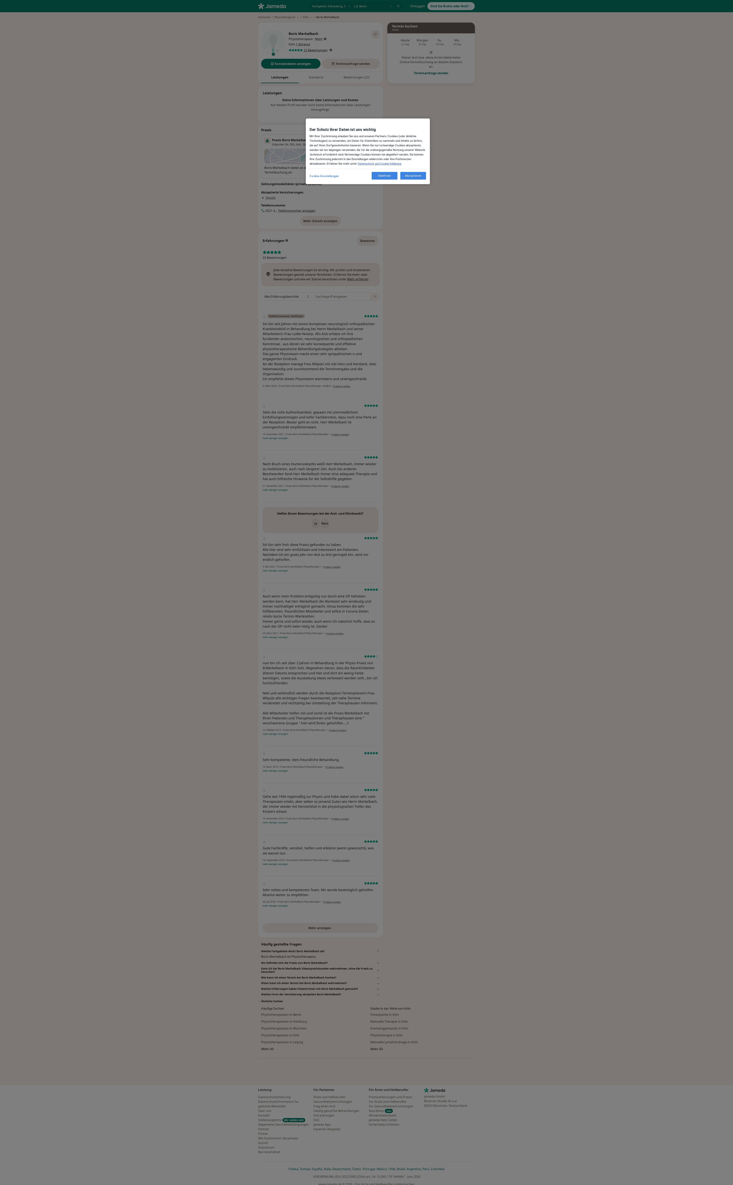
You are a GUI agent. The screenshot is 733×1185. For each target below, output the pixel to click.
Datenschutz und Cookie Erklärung (379, 163)
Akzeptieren (413, 175)
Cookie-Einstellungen (324, 176)
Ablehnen (384, 175)
